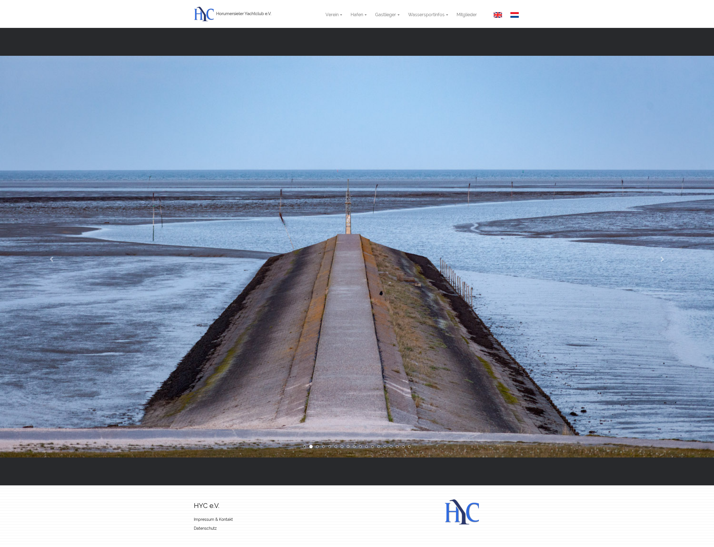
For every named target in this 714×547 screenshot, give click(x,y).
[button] (53, 256)
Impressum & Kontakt (213, 519)
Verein (332, 14)
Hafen (357, 14)
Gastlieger (385, 14)
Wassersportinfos (426, 14)
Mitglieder (467, 14)
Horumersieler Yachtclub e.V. (243, 13)
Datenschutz (205, 528)
